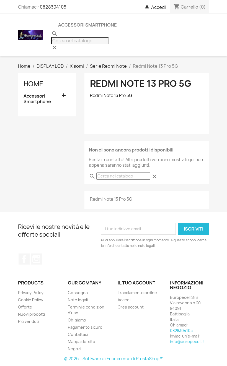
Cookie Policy (30, 299)
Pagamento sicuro (85, 327)
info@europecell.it (187, 341)
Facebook (24, 259)
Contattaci (78, 334)
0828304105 (53, 7)
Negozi (74, 348)
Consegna (78, 292)
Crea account (131, 307)
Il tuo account (136, 283)
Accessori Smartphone (87, 25)
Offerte (25, 307)
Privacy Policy (30, 292)
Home (33, 83)
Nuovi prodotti (31, 314)
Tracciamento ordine (137, 292)
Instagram (36, 259)
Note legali (78, 299)
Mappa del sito (81, 341)
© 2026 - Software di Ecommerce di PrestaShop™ (113, 359)
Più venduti (28, 321)
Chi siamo (77, 320)
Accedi (124, 299)
